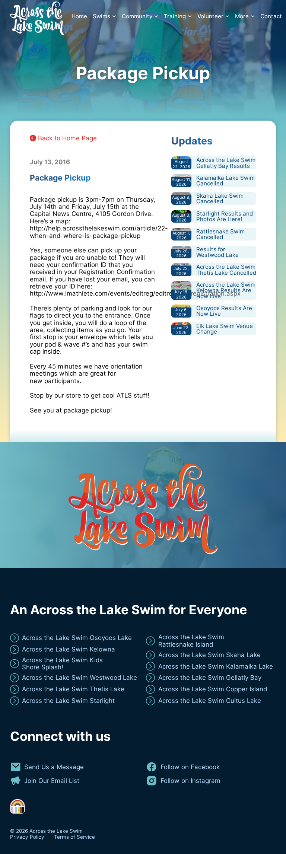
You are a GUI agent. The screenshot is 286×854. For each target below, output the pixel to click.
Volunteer (210, 16)
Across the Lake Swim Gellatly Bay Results (225, 162)
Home (79, 16)
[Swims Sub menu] (114, 16)
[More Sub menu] (253, 16)
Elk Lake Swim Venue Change (224, 328)
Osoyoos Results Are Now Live (224, 311)
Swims (101, 16)
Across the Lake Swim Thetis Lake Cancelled (226, 269)
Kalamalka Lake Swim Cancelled (225, 180)
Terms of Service (74, 837)
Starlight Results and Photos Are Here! (224, 216)
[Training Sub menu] (190, 16)
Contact (271, 16)
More (242, 16)
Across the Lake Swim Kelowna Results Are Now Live (225, 290)
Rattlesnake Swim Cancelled (220, 234)
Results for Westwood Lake (217, 252)
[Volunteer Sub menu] (227, 16)
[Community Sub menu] (156, 16)
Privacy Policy (27, 837)
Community (137, 16)
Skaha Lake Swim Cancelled (220, 198)
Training (175, 16)
